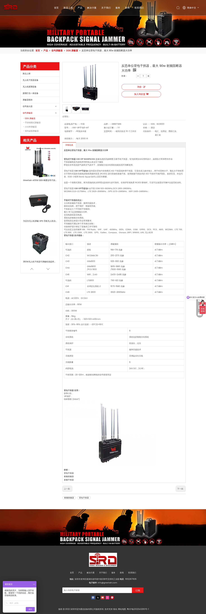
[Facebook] (93, 597)
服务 (117, 7)
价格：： (147, 127)
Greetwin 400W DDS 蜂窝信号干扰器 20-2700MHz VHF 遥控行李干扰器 (40, 180)
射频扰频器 (69, 476)
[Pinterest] (112, 597)
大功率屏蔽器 (31, 126)
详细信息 (69, 145)
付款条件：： (149, 131)
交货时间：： (110, 131)
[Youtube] (102, 597)
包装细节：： (70, 131)
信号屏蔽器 (28, 113)
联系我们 (139, 7)
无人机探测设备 (29, 86)
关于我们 (106, 7)
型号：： (68, 127)
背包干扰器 (69, 473)
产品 (80, 7)
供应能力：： (70, 138)
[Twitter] (98, 597)
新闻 (127, 7)
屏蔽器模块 (28, 99)
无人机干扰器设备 (30, 80)
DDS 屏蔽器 (30, 118)
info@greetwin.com (107, 582)
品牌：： (108, 124)
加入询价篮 (139, 94)
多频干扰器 (69, 479)
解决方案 (92, 7)
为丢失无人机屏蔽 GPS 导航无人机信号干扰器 (40, 221)
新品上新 (68, 7)
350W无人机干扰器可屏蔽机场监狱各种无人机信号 (40, 261)
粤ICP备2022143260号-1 (138, 609)
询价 (139, 86)
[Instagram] (107, 597)
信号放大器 (28, 106)
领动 (115, 609)
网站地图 (122, 609)
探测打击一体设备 (30, 93)
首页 (56, 7)
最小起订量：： (111, 127)
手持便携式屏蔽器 (33, 122)
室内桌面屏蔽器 (32, 131)
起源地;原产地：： (72, 124)
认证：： (147, 124)
